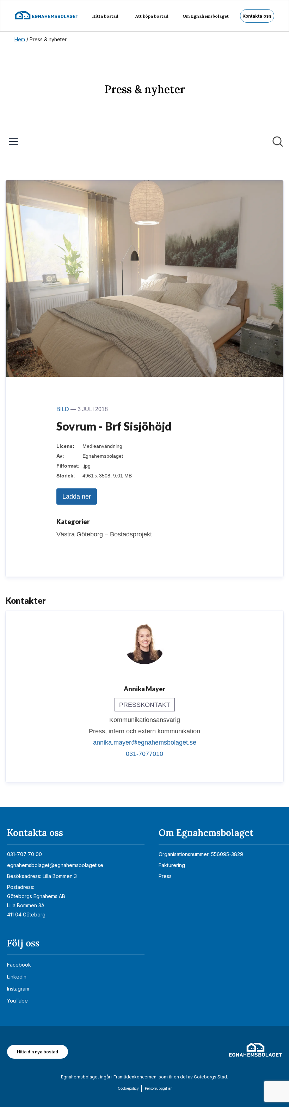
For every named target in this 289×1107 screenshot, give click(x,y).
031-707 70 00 (24, 854)
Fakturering (172, 865)
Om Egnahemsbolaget (206, 16)
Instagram (18, 989)
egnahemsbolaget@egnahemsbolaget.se (55, 865)
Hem (19, 39)
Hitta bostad (105, 16)
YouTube (17, 1001)
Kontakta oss (257, 16)
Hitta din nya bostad (37, 1051)
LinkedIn (16, 977)
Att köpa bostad (151, 16)
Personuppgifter (158, 1088)
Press (165, 876)
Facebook (19, 965)
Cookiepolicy (128, 1088)
